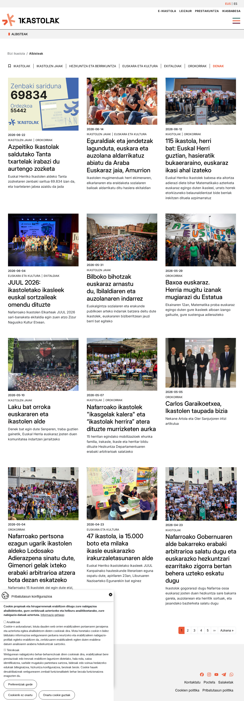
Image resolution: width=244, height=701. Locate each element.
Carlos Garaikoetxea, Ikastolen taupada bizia (196, 407)
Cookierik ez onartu (20, 694)
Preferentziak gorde (20, 684)
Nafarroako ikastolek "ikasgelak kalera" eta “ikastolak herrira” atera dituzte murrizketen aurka (121, 418)
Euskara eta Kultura (140, 66)
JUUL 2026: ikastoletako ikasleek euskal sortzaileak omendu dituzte (36, 293)
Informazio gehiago (52, 614)
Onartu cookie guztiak (56, 694)
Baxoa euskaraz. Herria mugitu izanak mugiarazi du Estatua (193, 290)
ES (235, 4)
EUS (228, 4)
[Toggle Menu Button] (236, 18)
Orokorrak (197, 66)
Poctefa (209, 682)
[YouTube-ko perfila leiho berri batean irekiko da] (216, 673)
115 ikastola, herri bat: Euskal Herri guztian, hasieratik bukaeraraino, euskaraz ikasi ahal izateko (196, 155)
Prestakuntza (207, 11)
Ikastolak (22, 66)
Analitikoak (13, 622)
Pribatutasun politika (217, 690)
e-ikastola (167, 11)
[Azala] (30, 19)
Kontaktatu (192, 682)
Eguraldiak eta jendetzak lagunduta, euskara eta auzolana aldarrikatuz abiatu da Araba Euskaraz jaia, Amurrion (120, 155)
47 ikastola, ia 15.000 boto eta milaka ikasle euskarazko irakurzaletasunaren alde (120, 547)
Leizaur (185, 11)
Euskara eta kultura (130, 134)
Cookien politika (187, 690)
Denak (218, 66)
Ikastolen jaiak (50, 66)
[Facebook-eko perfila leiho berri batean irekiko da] (202, 673)
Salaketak (225, 682)
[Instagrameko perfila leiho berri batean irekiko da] (209, 673)
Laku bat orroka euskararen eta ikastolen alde (29, 414)
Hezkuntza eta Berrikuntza (92, 66)
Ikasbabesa (231, 11)
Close (110, 594)
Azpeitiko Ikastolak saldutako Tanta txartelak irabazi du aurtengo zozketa (34, 157)
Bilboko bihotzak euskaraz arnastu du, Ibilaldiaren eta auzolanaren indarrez (115, 287)
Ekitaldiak (173, 66)
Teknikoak (13, 649)
